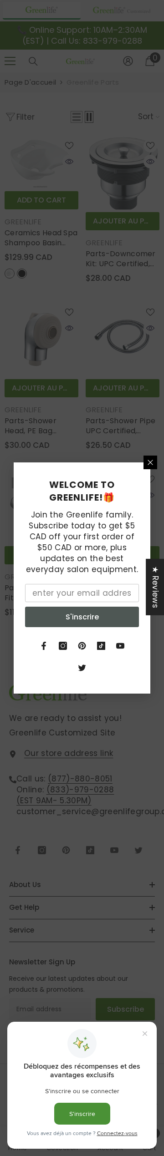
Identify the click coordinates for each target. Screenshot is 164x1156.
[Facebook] (43, 645)
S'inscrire (82, 617)
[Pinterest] (82, 645)
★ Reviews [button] (155, 587)
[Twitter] (82, 667)
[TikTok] (101, 645)
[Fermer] (150, 462)
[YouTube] (120, 645)
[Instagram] (62, 645)
